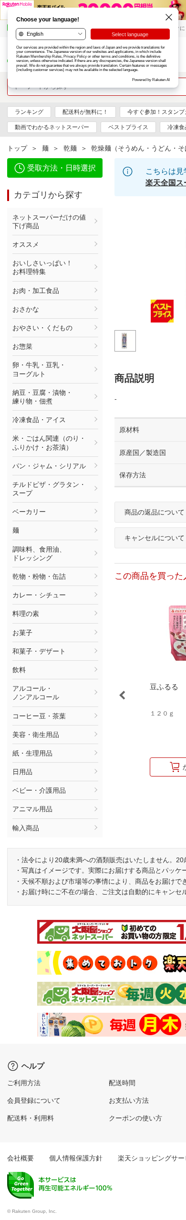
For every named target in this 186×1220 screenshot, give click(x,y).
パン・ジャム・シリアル (49, 466)
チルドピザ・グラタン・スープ (49, 489)
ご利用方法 (24, 1083)
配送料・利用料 (30, 1118)
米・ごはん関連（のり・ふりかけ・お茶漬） (49, 442)
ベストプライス (128, 127)
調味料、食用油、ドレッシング (39, 553)
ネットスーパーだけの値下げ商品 (49, 221)
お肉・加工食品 (35, 290)
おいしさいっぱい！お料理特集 (42, 267)
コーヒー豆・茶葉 (39, 716)
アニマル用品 (32, 809)
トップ (17, 148)
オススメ (25, 244)
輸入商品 (25, 828)
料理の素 (25, 613)
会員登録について (34, 1100)
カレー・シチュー (39, 595)
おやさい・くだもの (42, 328)
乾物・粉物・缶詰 (39, 576)
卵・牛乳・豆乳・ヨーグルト (39, 369)
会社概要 (20, 1158)
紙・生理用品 (32, 753)
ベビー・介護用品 (39, 790)
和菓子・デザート (39, 651)
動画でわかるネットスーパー (52, 127)
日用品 (22, 772)
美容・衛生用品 (35, 734)
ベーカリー (29, 511)
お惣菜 (22, 346)
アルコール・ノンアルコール (35, 693)
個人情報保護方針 (76, 1158)
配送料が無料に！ (85, 112)
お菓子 (22, 632)
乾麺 (70, 148)
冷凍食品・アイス (39, 419)
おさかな (25, 309)
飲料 (19, 670)
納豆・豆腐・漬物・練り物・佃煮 (42, 397)
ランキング (29, 112)
